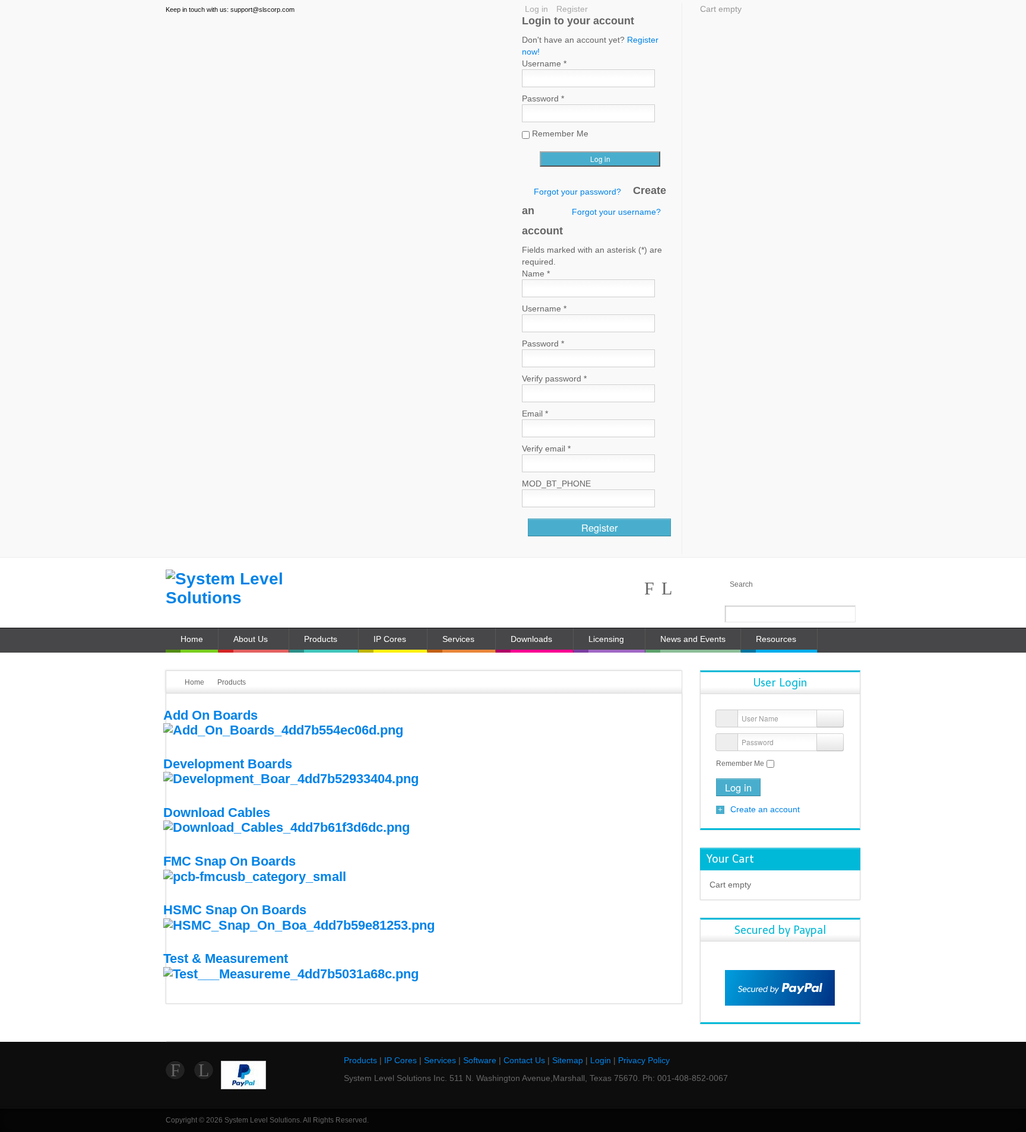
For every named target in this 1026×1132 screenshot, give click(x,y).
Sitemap (567, 1060)
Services (440, 1060)
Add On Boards (210, 715)
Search (741, 584)
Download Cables (216, 812)
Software (479, 1060)
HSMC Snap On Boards (234, 909)
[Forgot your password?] (830, 742)
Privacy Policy (644, 1060)
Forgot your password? (577, 191)
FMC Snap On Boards (229, 861)
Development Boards (227, 763)
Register (572, 9)
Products (360, 1060)
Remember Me (740, 763)
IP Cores (400, 1060)
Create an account (765, 809)
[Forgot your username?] (830, 718)
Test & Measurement (225, 958)
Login (600, 1060)
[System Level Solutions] (246, 589)
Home (194, 682)
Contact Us (524, 1060)
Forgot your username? (616, 212)
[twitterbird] (666, 587)
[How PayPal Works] (780, 987)
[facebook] (649, 587)
